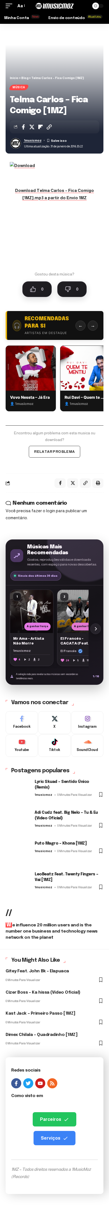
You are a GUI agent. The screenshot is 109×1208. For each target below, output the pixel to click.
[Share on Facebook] (23, 126)
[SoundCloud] (87, 745)
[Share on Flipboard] (40, 126)
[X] (54, 722)
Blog (25, 78)
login (50, 510)
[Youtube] (22, 745)
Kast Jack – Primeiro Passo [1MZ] (40, 1013)
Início (14, 78)
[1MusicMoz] (54, 6)
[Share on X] (32, 126)
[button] (10, 6)
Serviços (50, 1138)
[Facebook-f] (16, 1083)
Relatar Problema (54, 451)
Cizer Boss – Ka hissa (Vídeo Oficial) (43, 992)
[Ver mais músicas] (95, 628)
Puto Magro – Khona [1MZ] (61, 843)
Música (19, 87)
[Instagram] (87, 722)
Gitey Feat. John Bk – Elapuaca (37, 971)
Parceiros (50, 1119)
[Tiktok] (54, 745)
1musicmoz (33, 140)
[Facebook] (22, 722)
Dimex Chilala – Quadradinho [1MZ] (41, 1035)
